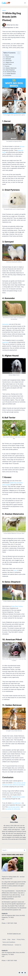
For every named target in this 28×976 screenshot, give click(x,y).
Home (4, 939)
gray (15, 570)
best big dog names (14, 807)
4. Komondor (8, 60)
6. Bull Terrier (8, 64)
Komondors (5, 324)
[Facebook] (19, 972)
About (13, 939)
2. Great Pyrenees (9, 57)
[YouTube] (22, 972)
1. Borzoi (6, 55)
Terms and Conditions (8, 942)
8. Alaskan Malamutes (10, 68)
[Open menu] (25, 3)
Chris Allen (15, 25)
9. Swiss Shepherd (9, 70)
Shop (8, 939)
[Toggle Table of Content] (17, 53)
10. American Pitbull (10, 71)
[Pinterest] (25, 972)
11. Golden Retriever (10, 73)
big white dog (16, 803)
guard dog (5, 342)
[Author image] (4, 25)
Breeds (4, 10)
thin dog (22, 146)
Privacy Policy (21, 939)
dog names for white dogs (12, 809)
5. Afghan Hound (9, 62)
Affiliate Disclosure (7, 945)
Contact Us (18, 945)
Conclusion (8, 75)
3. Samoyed (7, 58)
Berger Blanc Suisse (17, 606)
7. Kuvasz (6, 66)
